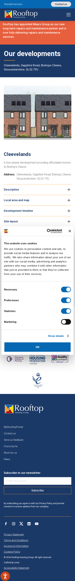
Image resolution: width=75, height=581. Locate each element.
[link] (21, 14)
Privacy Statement (14, 534)
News (7, 459)
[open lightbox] (37, 113)
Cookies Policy (12, 551)
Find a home (10, 446)
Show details (56, 335)
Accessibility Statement (16, 568)
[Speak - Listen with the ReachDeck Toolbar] (5, 576)
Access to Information (16, 546)
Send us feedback (13, 439)
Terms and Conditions (16, 540)
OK (38, 346)
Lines (16, 562)
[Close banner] (70, 231)
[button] (67, 14)
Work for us (10, 452)
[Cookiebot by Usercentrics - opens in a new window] (47, 231)
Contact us (10, 433)
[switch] (66, 300)
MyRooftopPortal (13, 427)
